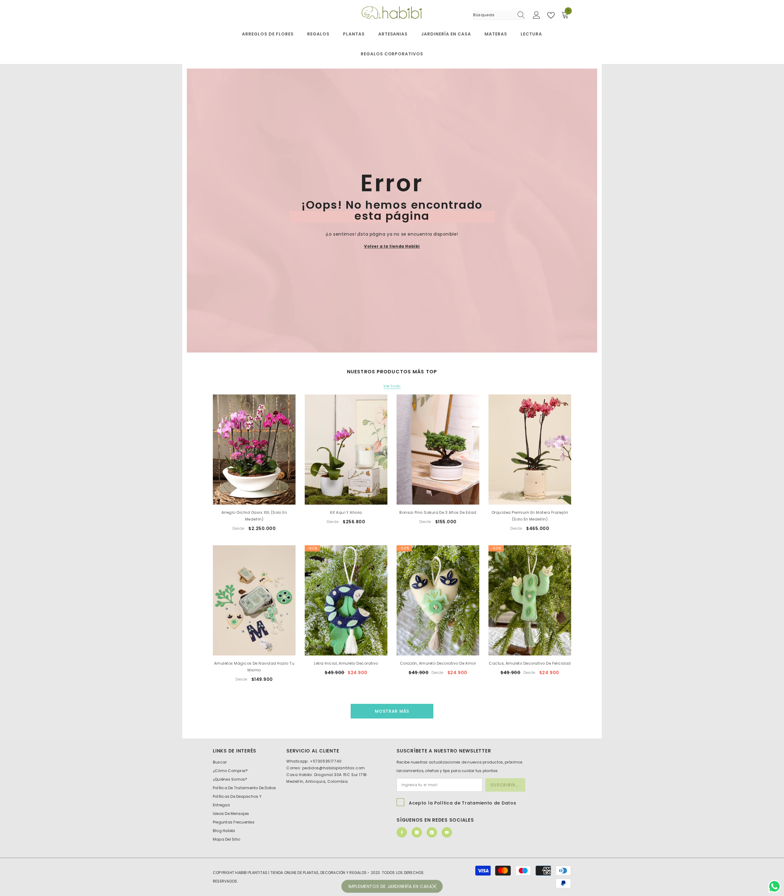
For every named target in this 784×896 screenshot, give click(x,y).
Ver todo (392, 386)
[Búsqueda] (499, 15)
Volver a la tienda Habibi (392, 245)
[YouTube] (447, 832)
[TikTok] (432, 832)
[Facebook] (402, 832)
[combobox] (493, 15)
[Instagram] (417, 832)
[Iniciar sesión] (536, 15)
